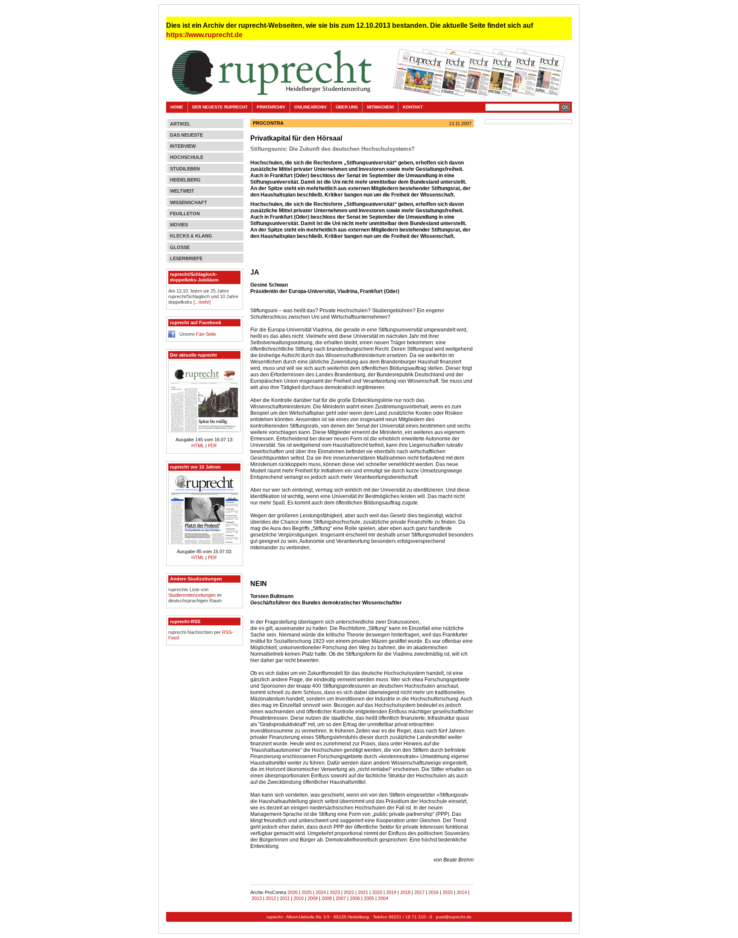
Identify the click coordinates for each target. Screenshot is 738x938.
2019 (391, 892)
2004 (383, 898)
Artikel (180, 123)
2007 (341, 898)
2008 (327, 898)
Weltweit (182, 190)
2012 (271, 898)
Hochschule (186, 157)
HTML (198, 445)
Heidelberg (185, 179)
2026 (292, 892)
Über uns (347, 107)
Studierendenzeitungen (192, 595)
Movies (179, 224)
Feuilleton (185, 213)
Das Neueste (186, 135)
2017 (419, 892)
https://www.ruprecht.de (204, 34)
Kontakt (413, 107)
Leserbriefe (186, 258)
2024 (321, 892)
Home (176, 107)
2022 (349, 892)
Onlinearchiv (310, 107)
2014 (462, 892)
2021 (363, 892)
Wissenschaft (188, 202)
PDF (212, 445)
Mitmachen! (380, 107)
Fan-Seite (206, 334)
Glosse (180, 247)
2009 (313, 898)
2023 (335, 892)
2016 (433, 892)
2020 (377, 892)
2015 (447, 892)
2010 (298, 898)
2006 (355, 898)
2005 (369, 898)
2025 (307, 892)
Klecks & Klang (191, 235)
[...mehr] (202, 302)
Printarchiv (271, 107)
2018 (405, 892)
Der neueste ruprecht (220, 107)
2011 (285, 898)
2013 (257, 898)
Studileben (185, 168)
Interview (183, 146)
